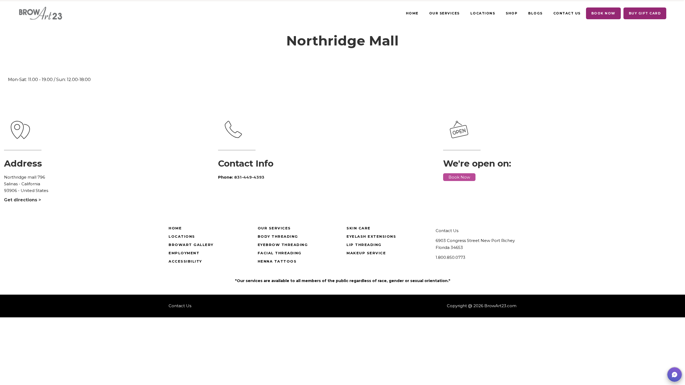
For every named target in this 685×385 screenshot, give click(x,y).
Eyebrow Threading (283, 244)
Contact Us (447, 230)
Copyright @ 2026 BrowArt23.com (481, 305)
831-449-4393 (249, 177)
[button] (674, 374)
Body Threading (278, 236)
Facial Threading (280, 253)
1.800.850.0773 (450, 257)
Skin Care (359, 228)
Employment (184, 253)
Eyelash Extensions (371, 236)
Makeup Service (366, 253)
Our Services (274, 228)
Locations (182, 236)
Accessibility (185, 261)
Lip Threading (364, 244)
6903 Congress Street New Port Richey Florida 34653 (475, 244)
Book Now (459, 177)
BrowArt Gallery (191, 244)
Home (175, 228)
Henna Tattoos (277, 261)
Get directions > (22, 199)
